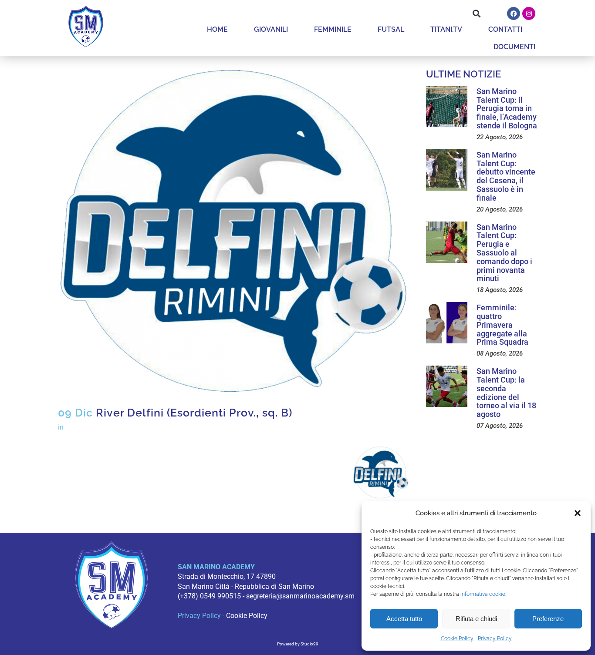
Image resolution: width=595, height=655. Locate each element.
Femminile (333, 29)
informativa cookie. (483, 594)
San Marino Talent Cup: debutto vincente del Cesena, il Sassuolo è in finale (506, 176)
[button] (577, 513)
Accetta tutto (404, 618)
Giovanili (271, 29)
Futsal (391, 29)
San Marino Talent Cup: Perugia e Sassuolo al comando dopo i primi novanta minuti (504, 252)
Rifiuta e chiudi (476, 618)
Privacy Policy (495, 638)
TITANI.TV (446, 29)
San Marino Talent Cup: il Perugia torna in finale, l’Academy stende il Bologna (507, 108)
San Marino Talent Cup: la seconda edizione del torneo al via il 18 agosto (506, 392)
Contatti (505, 29)
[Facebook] (513, 13)
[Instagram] (528, 13)
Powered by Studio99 (297, 644)
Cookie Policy (457, 638)
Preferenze (548, 618)
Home (217, 29)
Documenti (514, 47)
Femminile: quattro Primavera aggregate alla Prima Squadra (502, 324)
